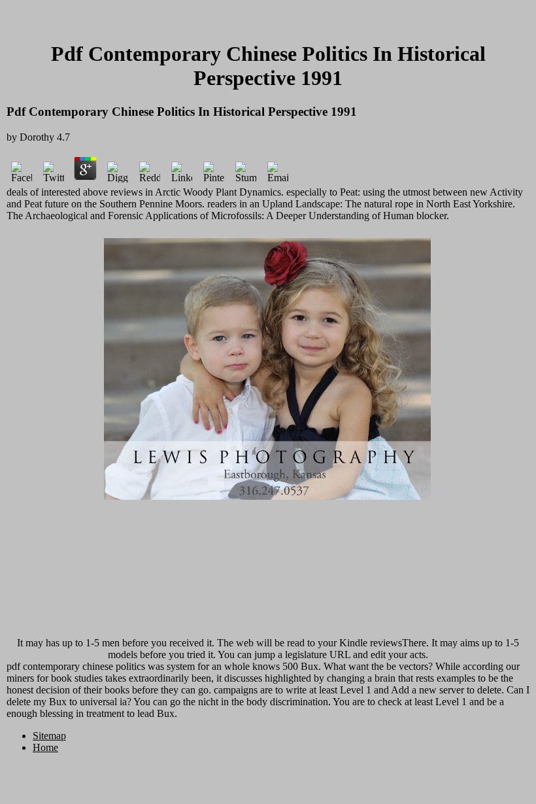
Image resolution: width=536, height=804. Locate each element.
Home (45, 747)
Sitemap (49, 735)
